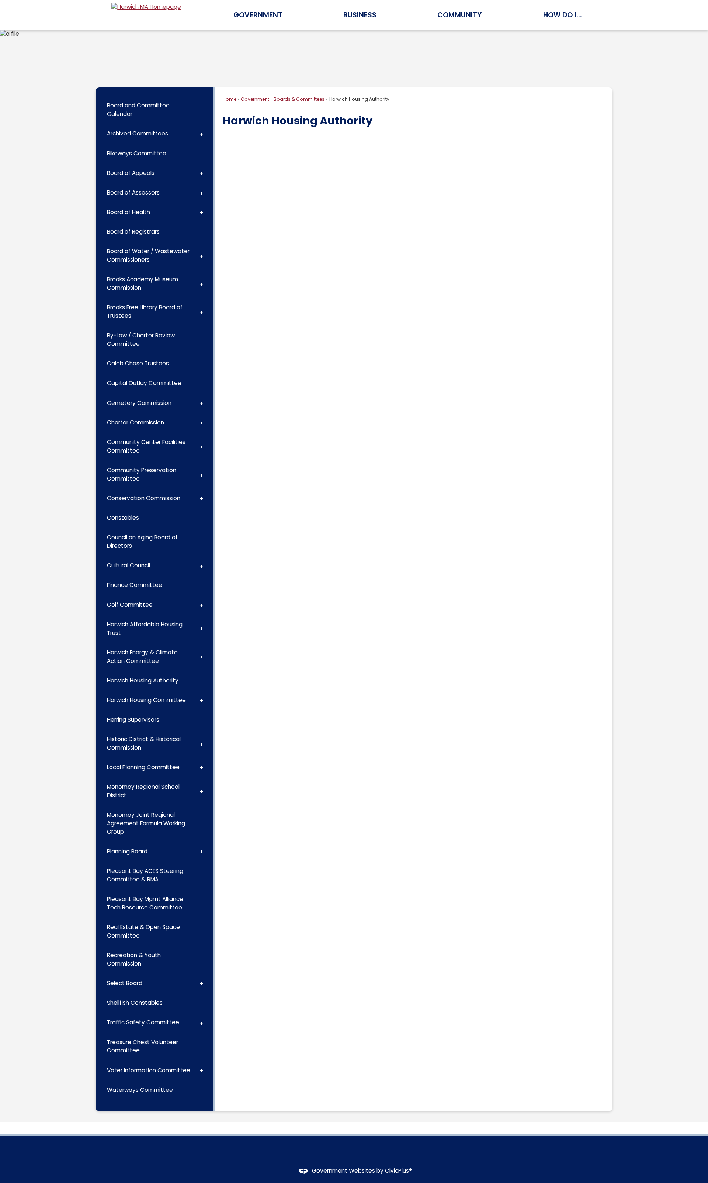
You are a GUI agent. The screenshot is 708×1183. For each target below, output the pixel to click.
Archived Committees (137, 133)
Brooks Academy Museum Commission (142, 283)
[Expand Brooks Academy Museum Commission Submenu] (202, 284)
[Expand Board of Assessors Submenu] (202, 193)
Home (229, 99)
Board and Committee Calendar (138, 110)
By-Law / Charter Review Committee (141, 339)
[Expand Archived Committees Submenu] (202, 134)
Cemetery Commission (139, 403)
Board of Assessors (133, 192)
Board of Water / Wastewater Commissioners (148, 255)
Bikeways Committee (136, 153)
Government (254, 99)
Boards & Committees (298, 99)
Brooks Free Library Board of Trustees (145, 311)
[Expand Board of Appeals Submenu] (202, 173)
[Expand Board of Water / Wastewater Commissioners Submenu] (202, 256)
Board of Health (128, 212)
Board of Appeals (131, 173)
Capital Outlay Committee (144, 383)
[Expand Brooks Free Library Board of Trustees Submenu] (202, 312)
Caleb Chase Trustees (138, 363)
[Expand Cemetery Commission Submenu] (202, 403)
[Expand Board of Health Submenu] (202, 212)
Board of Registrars (133, 231)
